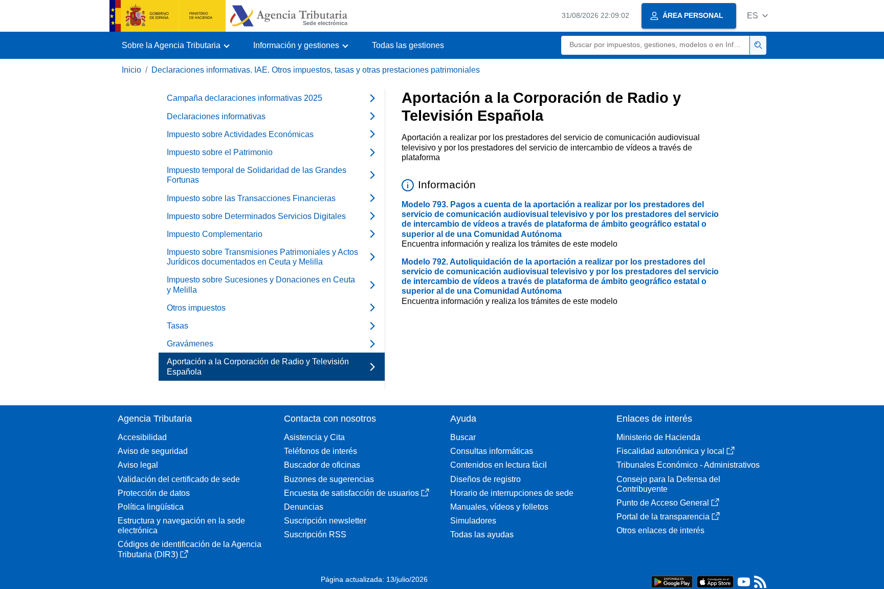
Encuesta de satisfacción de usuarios (351, 493)
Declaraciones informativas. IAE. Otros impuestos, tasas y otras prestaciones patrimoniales (315, 70)
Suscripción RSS (315, 534)
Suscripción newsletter (325, 520)
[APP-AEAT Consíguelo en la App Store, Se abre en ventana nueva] (715, 581)
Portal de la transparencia (663, 516)
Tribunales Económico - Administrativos (688, 465)
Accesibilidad (142, 437)
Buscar (463, 437)
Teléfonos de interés (320, 451)
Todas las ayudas (482, 534)
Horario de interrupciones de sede (511, 493)
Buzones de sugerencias (329, 479)
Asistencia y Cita (314, 437)
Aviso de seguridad (153, 451)
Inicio (131, 70)
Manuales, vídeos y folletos (499, 507)
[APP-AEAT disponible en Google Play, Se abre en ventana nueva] (672, 581)
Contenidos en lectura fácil (498, 465)
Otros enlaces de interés (660, 530)
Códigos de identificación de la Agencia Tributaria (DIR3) (189, 549)
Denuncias (303, 507)
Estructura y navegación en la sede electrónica (181, 525)
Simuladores (473, 520)
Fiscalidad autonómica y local (670, 451)
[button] (757, 15)
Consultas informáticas (491, 451)
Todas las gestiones (408, 45)
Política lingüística (151, 507)
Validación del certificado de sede (179, 479)
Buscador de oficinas (322, 465)
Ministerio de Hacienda (658, 437)
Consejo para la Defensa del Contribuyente (668, 484)
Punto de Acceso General (662, 502)
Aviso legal (138, 465)
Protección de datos (154, 493)
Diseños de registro (485, 479)
